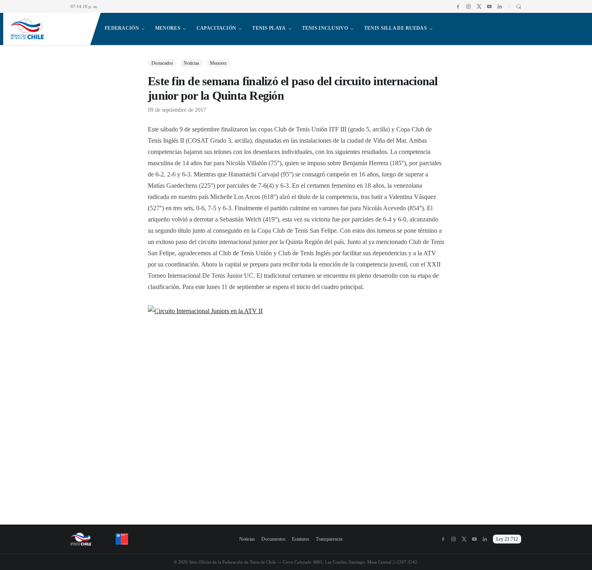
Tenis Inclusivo (325, 28)
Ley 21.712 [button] (507, 539)
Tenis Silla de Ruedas (395, 28)
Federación (122, 28)
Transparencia (329, 539)
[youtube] (489, 6)
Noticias (247, 539)
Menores (167, 28)
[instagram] (468, 6)
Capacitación (216, 28)
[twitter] (479, 6)
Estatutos (300, 539)
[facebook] (458, 6)
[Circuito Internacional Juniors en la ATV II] (296, 402)
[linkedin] (500, 6)
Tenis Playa (269, 28)
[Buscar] (515, 6)
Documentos (273, 539)
